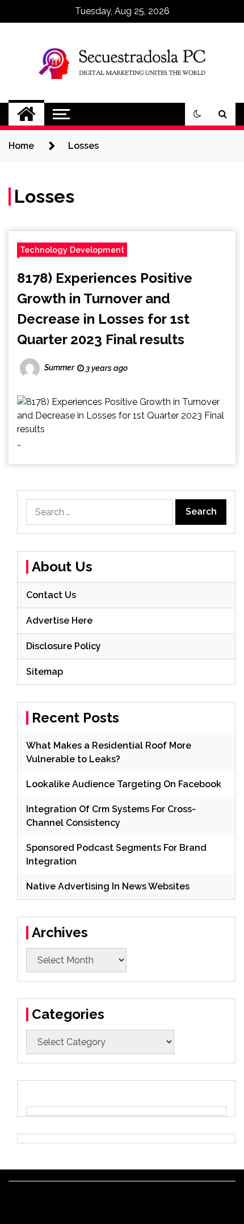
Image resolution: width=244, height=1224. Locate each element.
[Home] (26, 114)
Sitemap (44, 671)
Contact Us (51, 595)
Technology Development (72, 249)
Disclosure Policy (63, 646)
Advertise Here (59, 620)
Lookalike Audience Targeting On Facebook (123, 784)
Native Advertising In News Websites (108, 886)
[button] (197, 114)
